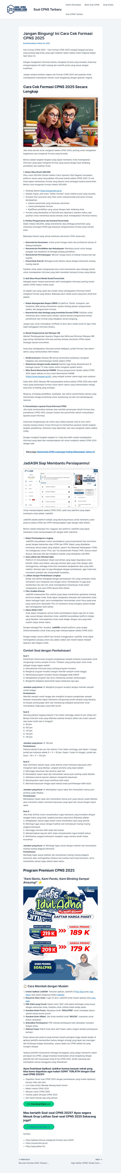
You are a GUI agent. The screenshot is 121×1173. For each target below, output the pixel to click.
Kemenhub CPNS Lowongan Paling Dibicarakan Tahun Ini (66, 452)
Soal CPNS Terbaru (47, 9)
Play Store (80, 991)
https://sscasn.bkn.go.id (51, 190)
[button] (27, 933)
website (60, 995)
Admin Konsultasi (73, 5)
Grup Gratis (108, 5)
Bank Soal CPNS (92, 5)
